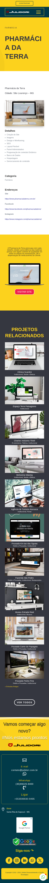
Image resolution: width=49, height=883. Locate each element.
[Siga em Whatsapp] (32, 860)
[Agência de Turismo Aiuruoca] (24, 493)
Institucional (18, 374)
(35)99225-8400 (24, 784)
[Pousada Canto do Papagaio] (24, 630)
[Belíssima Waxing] (24, 459)
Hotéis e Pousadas (20, 546)
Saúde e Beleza (29, 374)
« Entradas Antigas (11, 686)
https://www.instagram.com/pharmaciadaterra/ (23, 219)
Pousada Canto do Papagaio (24, 646)
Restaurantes (36, 580)
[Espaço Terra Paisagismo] (24, 390)
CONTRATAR (24, 3)
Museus (29, 614)
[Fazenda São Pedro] (24, 562)
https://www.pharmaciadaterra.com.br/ (20, 199)
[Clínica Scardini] (24, 356)
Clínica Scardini (24, 372)
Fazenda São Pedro (24, 578)
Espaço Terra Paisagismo (24, 406)
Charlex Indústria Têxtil (24, 441)
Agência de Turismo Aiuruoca (24, 509)
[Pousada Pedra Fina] (24, 665)
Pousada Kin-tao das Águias (24, 543)
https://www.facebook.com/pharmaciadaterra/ (23, 209)
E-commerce (16, 443)
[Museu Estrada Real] (24, 596)
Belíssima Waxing (24, 475)
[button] (43, 877)
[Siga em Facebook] (9, 860)
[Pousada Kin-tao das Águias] (24, 527)
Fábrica (25, 443)
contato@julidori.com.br (24, 770)
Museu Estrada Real (24, 612)
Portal (29, 511)
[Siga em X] (40, 860)
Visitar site (24, 292)
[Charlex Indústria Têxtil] (24, 425)
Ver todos (24, 702)
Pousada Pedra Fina (24, 681)
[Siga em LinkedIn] (24, 860)
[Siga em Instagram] (16, 860)
